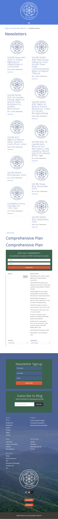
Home (8, 418)
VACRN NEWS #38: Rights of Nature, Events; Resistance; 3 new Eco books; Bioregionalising (41, 107)
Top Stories (9, 442)
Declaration (9, 425)
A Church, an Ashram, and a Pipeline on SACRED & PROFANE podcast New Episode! (39, 316)
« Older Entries (10, 233)
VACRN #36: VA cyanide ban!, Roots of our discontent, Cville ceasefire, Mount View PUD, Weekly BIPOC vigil (41, 148)
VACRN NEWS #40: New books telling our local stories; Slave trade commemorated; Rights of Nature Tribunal (40, 65)
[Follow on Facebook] (26, 492)
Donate (32, 442)
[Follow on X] (32, 492)
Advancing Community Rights (38, 425)
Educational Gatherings (12, 463)
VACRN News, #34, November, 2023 (40, 186)
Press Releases (10, 449)
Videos (8, 456)
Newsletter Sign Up (35, 446)
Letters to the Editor (12, 444)
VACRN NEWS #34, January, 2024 (16, 173)
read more (10, 72)
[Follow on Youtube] (29, 492)
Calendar (8, 446)
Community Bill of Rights (37, 420)
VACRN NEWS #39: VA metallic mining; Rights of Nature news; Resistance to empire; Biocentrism (15, 102)
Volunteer (33, 444)
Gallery (8, 432)
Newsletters (19, 69)
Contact (8, 435)
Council (8, 427)
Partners (8, 430)
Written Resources (11, 458)
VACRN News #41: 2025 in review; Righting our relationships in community (16, 62)
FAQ (7, 461)
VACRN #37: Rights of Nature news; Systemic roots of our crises (16, 141)
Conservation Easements (37, 423)
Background (9, 423)
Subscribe (39, 404)
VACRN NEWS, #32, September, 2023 (40, 219)
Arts (7, 468)
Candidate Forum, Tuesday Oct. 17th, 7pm (16, 206)
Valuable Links (10, 465)
